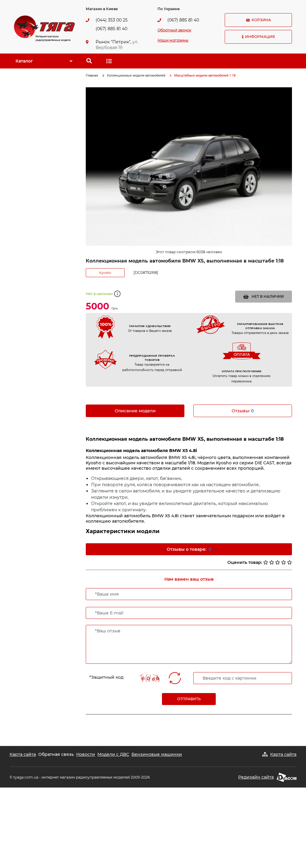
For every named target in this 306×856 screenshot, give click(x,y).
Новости (85, 754)
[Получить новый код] (175, 678)
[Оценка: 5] (289, 562)
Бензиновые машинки (156, 754)
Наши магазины (173, 40)
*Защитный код (106, 677)
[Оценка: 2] (271, 562)
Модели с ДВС (113, 754)
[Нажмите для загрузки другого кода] (151, 678)
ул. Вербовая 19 (117, 44)
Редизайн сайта (256, 777)
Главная (92, 75)
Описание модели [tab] (135, 410)
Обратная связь (56, 754)
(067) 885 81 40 (111, 28)
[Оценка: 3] (277, 562)
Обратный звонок (174, 30)
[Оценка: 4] (283, 562)
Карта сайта (23, 754)
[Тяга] (44, 26)
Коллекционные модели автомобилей (136, 75)
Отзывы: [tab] (243, 410)
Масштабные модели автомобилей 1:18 (204, 75)
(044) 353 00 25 (112, 20)
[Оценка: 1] (265, 562)
